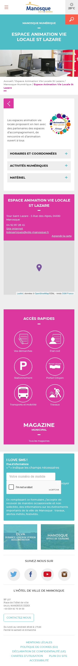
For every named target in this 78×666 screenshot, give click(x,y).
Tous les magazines (39, 441)
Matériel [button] (17, 177)
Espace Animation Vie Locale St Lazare (39, 81)
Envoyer (63, 483)
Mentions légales (39, 642)
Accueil (8, 81)
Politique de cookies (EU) (39, 647)
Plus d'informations (17, 464)
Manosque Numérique (17, 84)
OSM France (67, 293)
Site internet (14, 229)
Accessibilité (39, 660)
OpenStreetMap (42, 293)
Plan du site (58, 656)
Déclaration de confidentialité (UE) (39, 651)
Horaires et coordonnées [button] (33, 153)
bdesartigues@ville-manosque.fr (27, 232)
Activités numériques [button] (29, 165)
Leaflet (20, 293)
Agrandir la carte (62, 236)
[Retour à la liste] (9, 103)
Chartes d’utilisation (27, 656)
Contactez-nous (19, 618)
